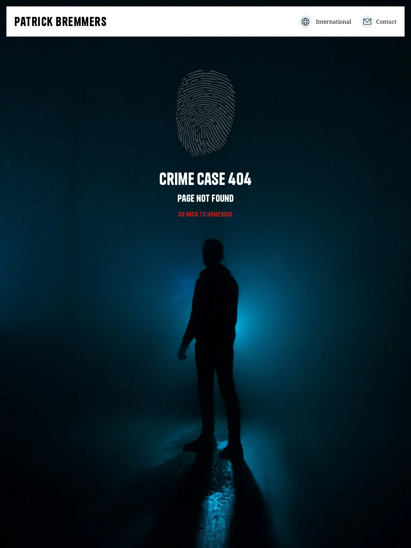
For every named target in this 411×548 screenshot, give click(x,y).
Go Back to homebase (205, 214)
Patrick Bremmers (60, 21)
